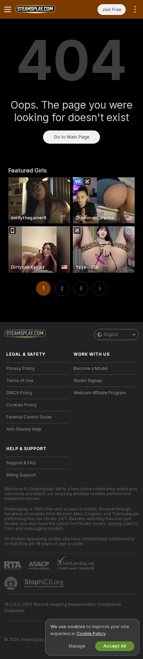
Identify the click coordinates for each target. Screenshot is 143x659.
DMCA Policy (19, 392)
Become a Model (91, 368)
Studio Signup (88, 380)
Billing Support (21, 475)
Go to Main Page (71, 137)
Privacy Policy (20, 368)
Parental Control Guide (28, 417)
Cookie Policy (91, 633)
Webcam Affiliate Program (100, 392)
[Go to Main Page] (43, 9)
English (111, 334)
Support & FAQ (21, 463)
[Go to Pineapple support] (11, 583)
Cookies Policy (21, 405)
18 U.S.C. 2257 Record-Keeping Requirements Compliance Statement (62, 607)
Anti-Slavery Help (23, 429)
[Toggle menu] (7, 9)
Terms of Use (19, 380)
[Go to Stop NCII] (44, 583)
